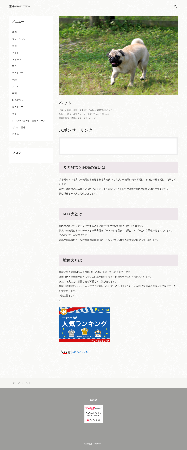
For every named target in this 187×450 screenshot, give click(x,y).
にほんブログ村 (80, 351)
